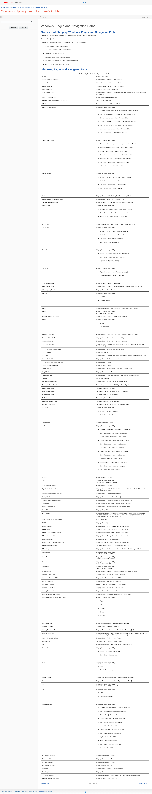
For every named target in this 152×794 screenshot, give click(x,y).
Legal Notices (17, 791)
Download (23, 27)
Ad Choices (49, 791)
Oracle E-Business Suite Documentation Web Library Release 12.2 (24, 7)
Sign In (85, 2)
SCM (45, 7)
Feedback (13, 27)
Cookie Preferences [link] (42, 791)
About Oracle (4, 791)
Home (3, 7)
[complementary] (42, 791)
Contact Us (10, 791)
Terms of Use (25, 791)
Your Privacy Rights (33, 791)
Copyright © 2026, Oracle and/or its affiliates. (12, 793)
